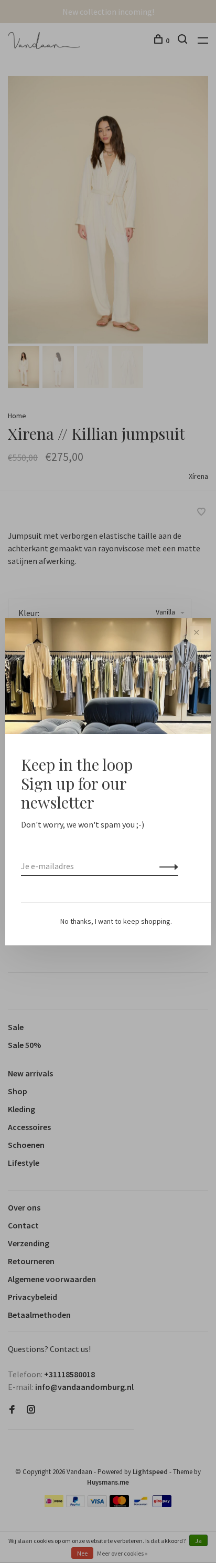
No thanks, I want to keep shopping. (116, 921)
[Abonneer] (166, 866)
